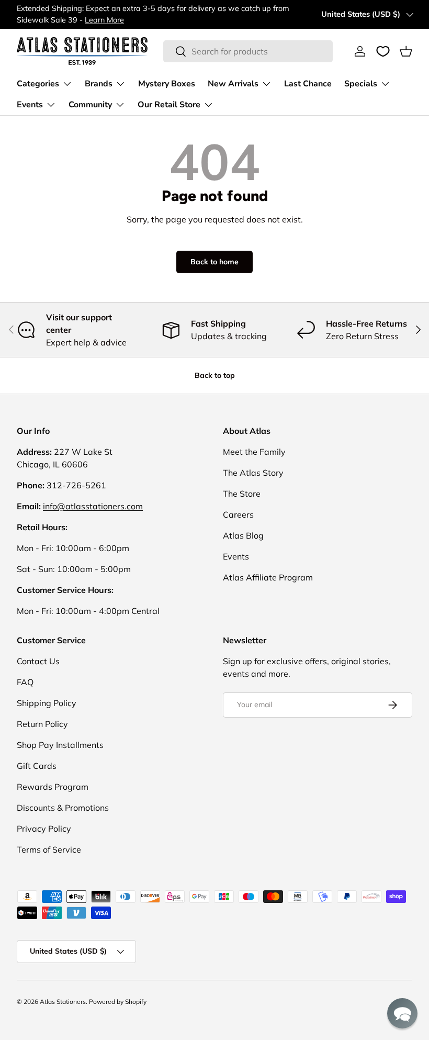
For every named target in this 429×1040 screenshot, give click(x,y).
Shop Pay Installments (60, 745)
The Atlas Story (253, 472)
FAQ (25, 682)
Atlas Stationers (63, 1001)
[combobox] (247, 51)
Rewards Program (52, 786)
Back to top (215, 375)
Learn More (104, 20)
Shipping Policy (46, 703)
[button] (405, 51)
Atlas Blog (243, 535)
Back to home (214, 261)
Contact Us (38, 661)
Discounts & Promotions (63, 807)
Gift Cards (37, 766)
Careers (238, 514)
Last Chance (308, 84)
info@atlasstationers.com (93, 506)
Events (236, 556)
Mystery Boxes (166, 84)
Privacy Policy (44, 828)
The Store (242, 493)
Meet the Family (254, 451)
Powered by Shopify (117, 1001)
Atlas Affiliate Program (268, 577)
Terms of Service (49, 849)
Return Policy (42, 724)
